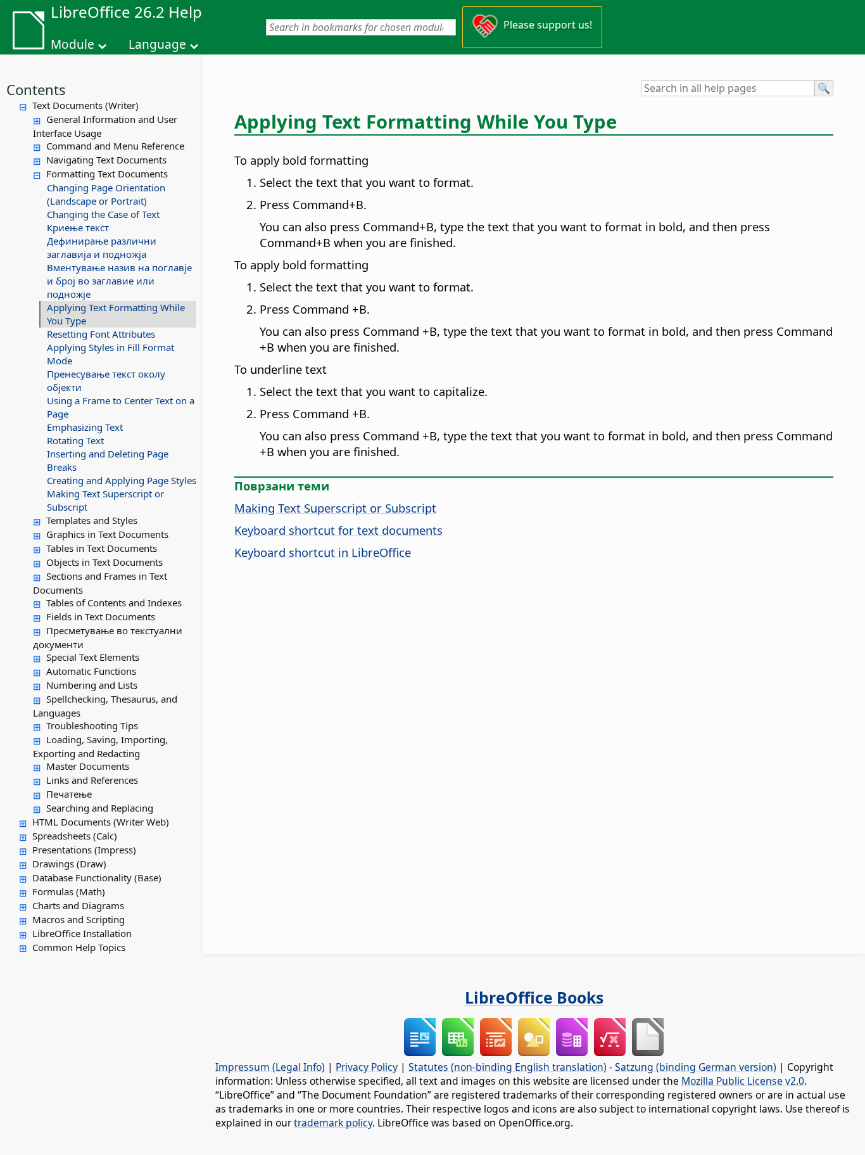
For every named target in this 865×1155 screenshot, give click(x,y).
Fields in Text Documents (100, 616)
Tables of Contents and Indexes (114, 602)
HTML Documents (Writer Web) (100, 821)
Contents (36, 89)
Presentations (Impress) (84, 849)
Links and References (92, 780)
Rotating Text (75, 440)
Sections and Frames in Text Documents (100, 583)
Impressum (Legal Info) (270, 1067)
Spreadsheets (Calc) (74, 835)
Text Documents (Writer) (85, 105)
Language (157, 44)
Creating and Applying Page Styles (121, 480)
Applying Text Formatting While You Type (116, 314)
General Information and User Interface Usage (105, 126)
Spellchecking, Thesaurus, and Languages (105, 705)
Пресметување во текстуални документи (107, 637)
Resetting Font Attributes (101, 334)
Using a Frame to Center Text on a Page (120, 407)
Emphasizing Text (85, 427)
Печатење (69, 794)
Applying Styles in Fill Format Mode (110, 354)
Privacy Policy (367, 1067)
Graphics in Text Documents (107, 534)
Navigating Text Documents (106, 159)
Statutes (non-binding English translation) (507, 1067)
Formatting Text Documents (107, 173)
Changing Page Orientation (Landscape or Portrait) (106, 194)
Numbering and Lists (91, 685)
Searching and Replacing (99, 807)
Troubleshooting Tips (92, 725)
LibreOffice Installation (82, 933)
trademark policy (333, 1123)
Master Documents (87, 766)
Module (72, 44)
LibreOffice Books (534, 997)
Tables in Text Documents (101, 548)
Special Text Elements (92, 657)
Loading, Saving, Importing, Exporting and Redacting (100, 746)
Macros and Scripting (78, 919)
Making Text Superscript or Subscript (105, 500)
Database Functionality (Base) (96, 877)
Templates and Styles (91, 520)
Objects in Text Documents (104, 562)
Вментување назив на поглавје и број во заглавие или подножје (119, 280)
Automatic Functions (91, 671)
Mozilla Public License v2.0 (742, 1081)
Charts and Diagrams (78, 905)
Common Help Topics (78, 947)
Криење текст (78, 227)
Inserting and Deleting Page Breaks (107, 460)
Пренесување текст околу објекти (106, 380)
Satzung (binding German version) (695, 1067)
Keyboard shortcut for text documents (338, 530)
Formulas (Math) (68, 891)
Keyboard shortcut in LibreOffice (322, 552)
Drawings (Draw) (69, 863)
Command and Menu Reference (115, 145)
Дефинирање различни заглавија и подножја (101, 247)
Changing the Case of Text (103, 214)
